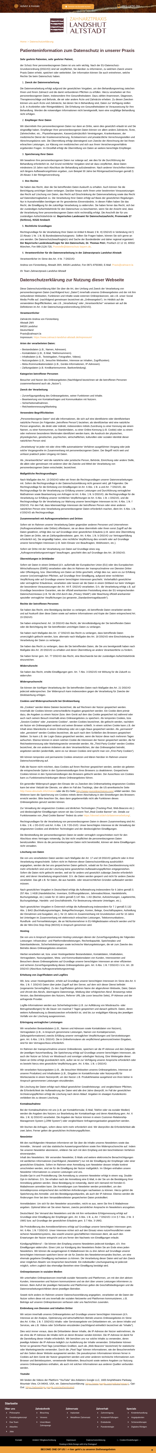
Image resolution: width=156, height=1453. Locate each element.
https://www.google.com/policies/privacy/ (107, 1383)
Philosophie (15, 1413)
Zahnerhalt (102, 1408)
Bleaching (44, 1413)
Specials (131, 1408)
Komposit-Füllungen (109, 1417)
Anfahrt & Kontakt (30, 6)
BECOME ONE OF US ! (78, 1449)
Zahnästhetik (42, 1408)
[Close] (152, 1450)
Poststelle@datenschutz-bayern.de (72, 246)
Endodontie (106, 1422)
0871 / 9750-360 (131, 6)
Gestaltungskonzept (18, 1417)
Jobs (12, 1431)
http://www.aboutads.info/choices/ (38, 791)
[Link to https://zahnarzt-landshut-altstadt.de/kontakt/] (16, 6)
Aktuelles (14, 1427)
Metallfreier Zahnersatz (80, 1417)
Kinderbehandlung (139, 1413)
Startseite (11, 1403)
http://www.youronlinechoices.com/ (95, 791)
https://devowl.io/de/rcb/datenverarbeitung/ (107, 815)
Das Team (14, 1422)
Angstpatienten (137, 1417)
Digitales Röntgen (139, 1427)
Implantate (74, 1413)
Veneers (43, 1417)
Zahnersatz (72, 1408)
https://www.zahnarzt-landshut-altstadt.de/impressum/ (63, 337)
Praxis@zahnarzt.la (122, 265)
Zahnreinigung (107, 1413)
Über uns (10, 1408)
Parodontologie (107, 1427)
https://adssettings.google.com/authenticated (50, 1387)
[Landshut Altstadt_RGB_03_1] (78, 14)
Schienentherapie (139, 1422)
